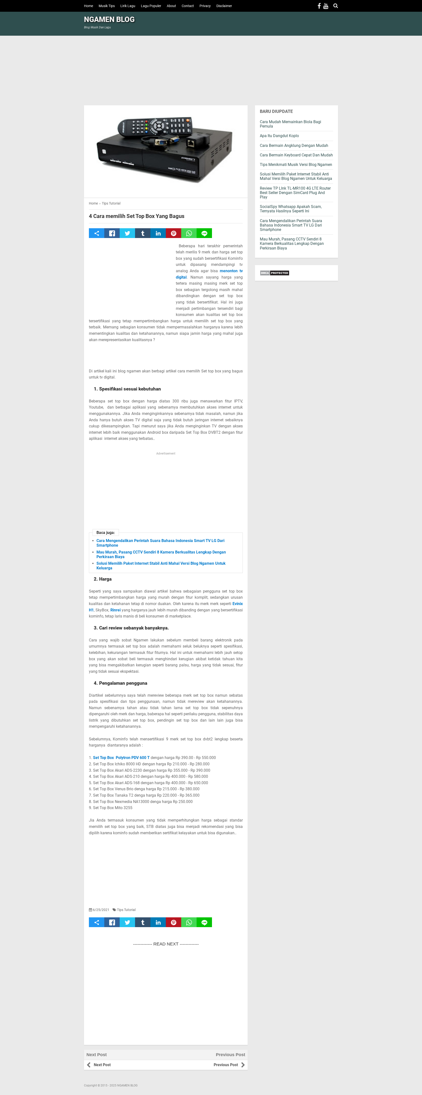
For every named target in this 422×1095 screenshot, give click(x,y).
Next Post (102, 1064)
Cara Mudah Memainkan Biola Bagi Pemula (290, 124)
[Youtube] (325, 5)
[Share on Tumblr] (142, 233)
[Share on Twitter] (127, 233)
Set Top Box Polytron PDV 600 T (121, 757)
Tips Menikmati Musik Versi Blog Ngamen (296, 164)
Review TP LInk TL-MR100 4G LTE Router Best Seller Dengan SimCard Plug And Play (295, 192)
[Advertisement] (211, 70)
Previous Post (226, 1064)
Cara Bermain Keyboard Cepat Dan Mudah (296, 155)
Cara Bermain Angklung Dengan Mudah (294, 145)
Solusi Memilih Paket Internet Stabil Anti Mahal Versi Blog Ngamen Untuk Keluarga (296, 176)
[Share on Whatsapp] (189, 233)
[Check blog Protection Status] (296, 273)
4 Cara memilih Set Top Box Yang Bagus (136, 216)
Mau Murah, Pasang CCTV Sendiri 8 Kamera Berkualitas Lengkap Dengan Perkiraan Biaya (292, 243)
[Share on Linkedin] (158, 233)
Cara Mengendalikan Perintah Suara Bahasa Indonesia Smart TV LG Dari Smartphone (291, 225)
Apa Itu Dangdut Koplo (279, 135)
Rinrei (115, 610)
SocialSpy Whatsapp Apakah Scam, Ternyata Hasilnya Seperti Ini (291, 208)
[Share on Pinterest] (173, 233)
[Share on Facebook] (112, 233)
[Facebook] (319, 5)
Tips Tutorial (126, 910)
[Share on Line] (204, 233)
